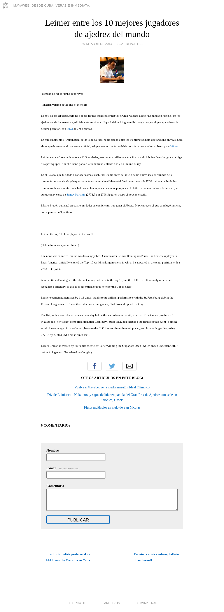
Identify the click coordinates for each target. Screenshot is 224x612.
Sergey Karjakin (76, 194)
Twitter (112, 366)
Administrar (147, 603)
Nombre (52, 450)
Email (129, 366)
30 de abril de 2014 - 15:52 (102, 44)
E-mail (62, 468)
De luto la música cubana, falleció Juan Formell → (156, 557)
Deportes (134, 44)
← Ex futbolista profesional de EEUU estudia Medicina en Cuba (68, 557)
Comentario (55, 486)
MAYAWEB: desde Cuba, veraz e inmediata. (51, 5)
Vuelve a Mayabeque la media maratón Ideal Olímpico (112, 387)
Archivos (112, 603)
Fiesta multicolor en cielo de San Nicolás (112, 407)
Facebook (95, 366)
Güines (174, 146)
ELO (70, 128)
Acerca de (77, 603)
